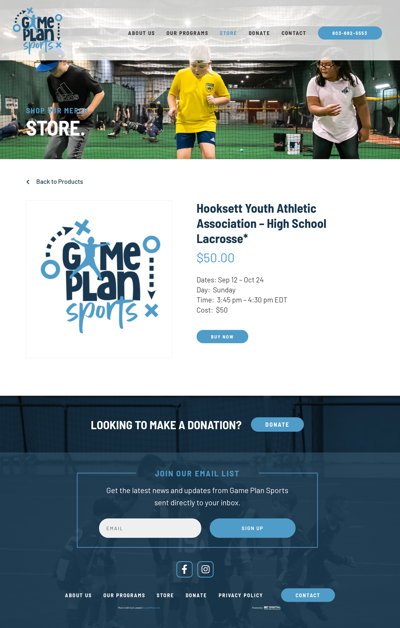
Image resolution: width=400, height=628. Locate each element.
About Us (141, 33)
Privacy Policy (241, 595)
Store (228, 33)
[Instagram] (205, 569)
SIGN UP (252, 528)
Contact (294, 33)
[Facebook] (184, 569)
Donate (259, 33)
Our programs (187, 33)
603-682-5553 (350, 33)
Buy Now (222, 336)
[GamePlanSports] (37, 31)
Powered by (257, 607)
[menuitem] (141, 33)
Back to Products (59, 181)
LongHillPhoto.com (151, 607)
